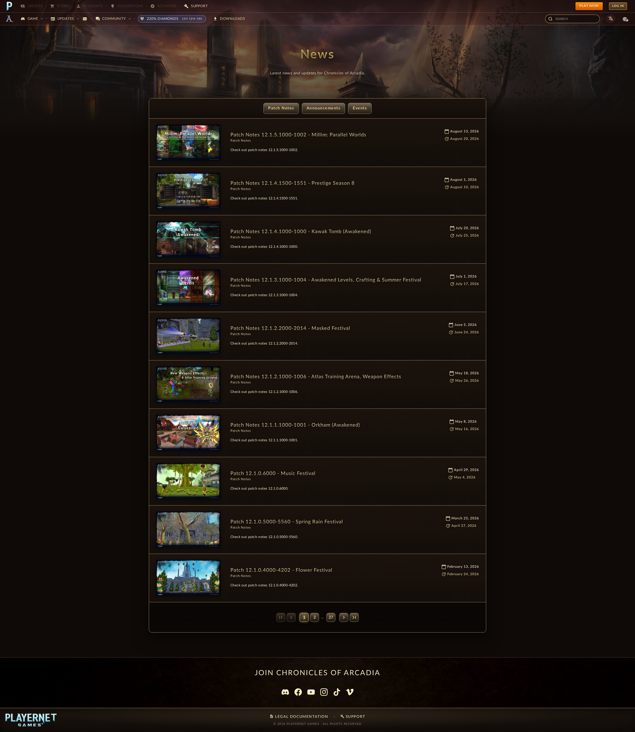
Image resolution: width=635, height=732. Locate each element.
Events (360, 108)
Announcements (324, 108)
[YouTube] (311, 692)
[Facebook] (298, 692)
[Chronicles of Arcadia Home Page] (9, 18)
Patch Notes (281, 108)
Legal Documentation (299, 716)
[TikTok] (337, 692)
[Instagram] (324, 692)
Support (352, 716)
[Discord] (285, 692)
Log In (618, 5)
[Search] (550, 19)
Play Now (589, 6)
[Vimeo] (349, 692)
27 (331, 617)
